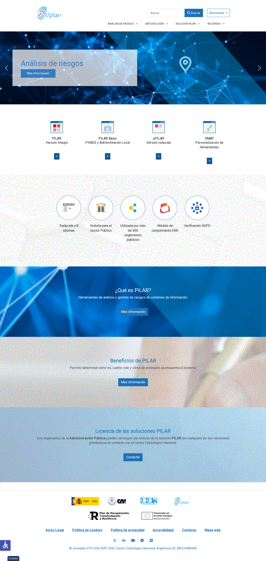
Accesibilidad (163, 530)
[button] (6, 68)
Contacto (189, 530)
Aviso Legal (55, 530)
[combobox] (166, 13)
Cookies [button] (13, 558)
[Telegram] (142, 540)
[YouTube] (133, 540)
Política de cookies (87, 530)
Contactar (133, 457)
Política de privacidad (127, 530)
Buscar (195, 13)
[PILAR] (49, 13)
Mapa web (212, 530)
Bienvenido (217, 13)
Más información (133, 312)
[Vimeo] (151, 540)
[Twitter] (115, 540)
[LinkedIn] (124, 540)
